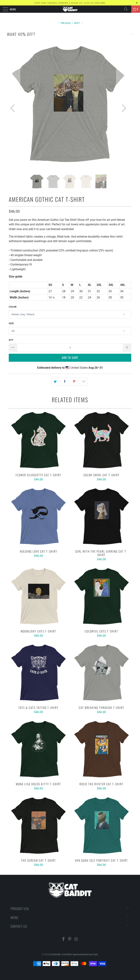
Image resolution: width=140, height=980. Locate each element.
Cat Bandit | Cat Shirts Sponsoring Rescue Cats (74, 954)
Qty (11, 340)
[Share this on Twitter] (55, 382)
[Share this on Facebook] (65, 382)
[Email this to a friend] (84, 382)
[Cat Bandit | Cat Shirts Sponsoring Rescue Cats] (70, 9)
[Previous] (13, 108)
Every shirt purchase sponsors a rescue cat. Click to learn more (70, 2)
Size (11, 323)
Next (77, 23)
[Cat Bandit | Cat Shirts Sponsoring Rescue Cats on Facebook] (63, 939)
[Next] (123, 108)
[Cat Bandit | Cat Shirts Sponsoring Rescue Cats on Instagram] (76, 939)
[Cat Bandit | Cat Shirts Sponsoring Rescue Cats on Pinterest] (70, 939)
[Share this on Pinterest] (74, 382)
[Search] (127, 9)
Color (12, 306)
